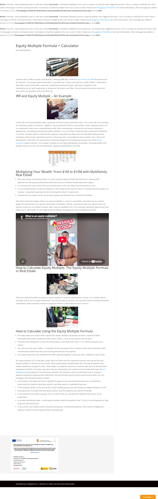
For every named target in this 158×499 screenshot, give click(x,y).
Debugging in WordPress (106, 7)
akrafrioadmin (25, 50)
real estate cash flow (85, 79)
